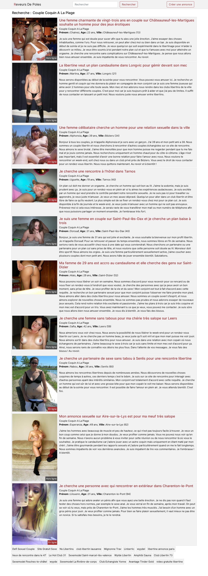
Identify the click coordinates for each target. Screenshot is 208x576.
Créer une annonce (180, 4)
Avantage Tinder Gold (141, 561)
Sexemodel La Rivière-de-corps (78, 561)
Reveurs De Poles (27, 4)
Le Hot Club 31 (57, 555)
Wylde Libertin (122, 555)
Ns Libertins (67, 548)
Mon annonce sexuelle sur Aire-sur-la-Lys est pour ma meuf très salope (117, 416)
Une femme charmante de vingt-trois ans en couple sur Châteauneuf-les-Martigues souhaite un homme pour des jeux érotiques (126, 22)
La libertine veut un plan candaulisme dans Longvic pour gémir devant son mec (123, 65)
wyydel (141, 548)
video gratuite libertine (169, 561)
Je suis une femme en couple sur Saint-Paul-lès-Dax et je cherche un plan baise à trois (125, 221)
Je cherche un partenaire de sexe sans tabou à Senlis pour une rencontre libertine (125, 358)
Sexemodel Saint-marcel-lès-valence (90, 555)
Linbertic (129, 548)
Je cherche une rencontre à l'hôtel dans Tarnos (97, 171)
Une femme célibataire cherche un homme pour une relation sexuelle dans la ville (124, 128)
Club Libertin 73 (163, 555)
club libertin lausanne (88, 548)
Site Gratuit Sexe (47, 548)
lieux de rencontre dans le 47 (29, 555)
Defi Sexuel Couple (23, 548)
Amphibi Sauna (142, 555)
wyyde (53, 561)
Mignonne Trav (112, 548)
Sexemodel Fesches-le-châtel (29, 561)
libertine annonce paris (161, 548)
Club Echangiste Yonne (112, 561)
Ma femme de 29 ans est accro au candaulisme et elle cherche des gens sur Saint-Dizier (126, 265)
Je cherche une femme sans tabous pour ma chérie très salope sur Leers (118, 318)
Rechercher (129, 4)
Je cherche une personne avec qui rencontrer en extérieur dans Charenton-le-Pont (126, 486)
